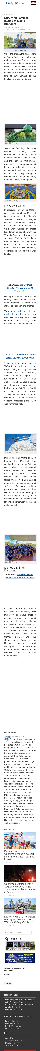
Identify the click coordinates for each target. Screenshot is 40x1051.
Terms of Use (11, 1045)
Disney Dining (11, 1021)
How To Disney (12, 1028)
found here (12, 656)
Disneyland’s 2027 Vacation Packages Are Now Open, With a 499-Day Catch (19, 919)
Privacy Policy (12, 1043)
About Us (9, 1038)
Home (6, 14)
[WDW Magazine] (20, 950)
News (12, 14)
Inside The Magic (13, 1026)
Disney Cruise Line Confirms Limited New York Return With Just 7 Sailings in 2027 (19, 855)
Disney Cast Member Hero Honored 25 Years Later (20, 288)
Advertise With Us (13, 1040)
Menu (33, 3)
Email (7, 974)
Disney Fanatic (12, 1023)
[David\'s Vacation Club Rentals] (20, 962)
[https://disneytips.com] (14, 3)
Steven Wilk (19, 27)
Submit (8, 983)
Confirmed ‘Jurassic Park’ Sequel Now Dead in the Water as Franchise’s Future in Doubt (20, 888)
